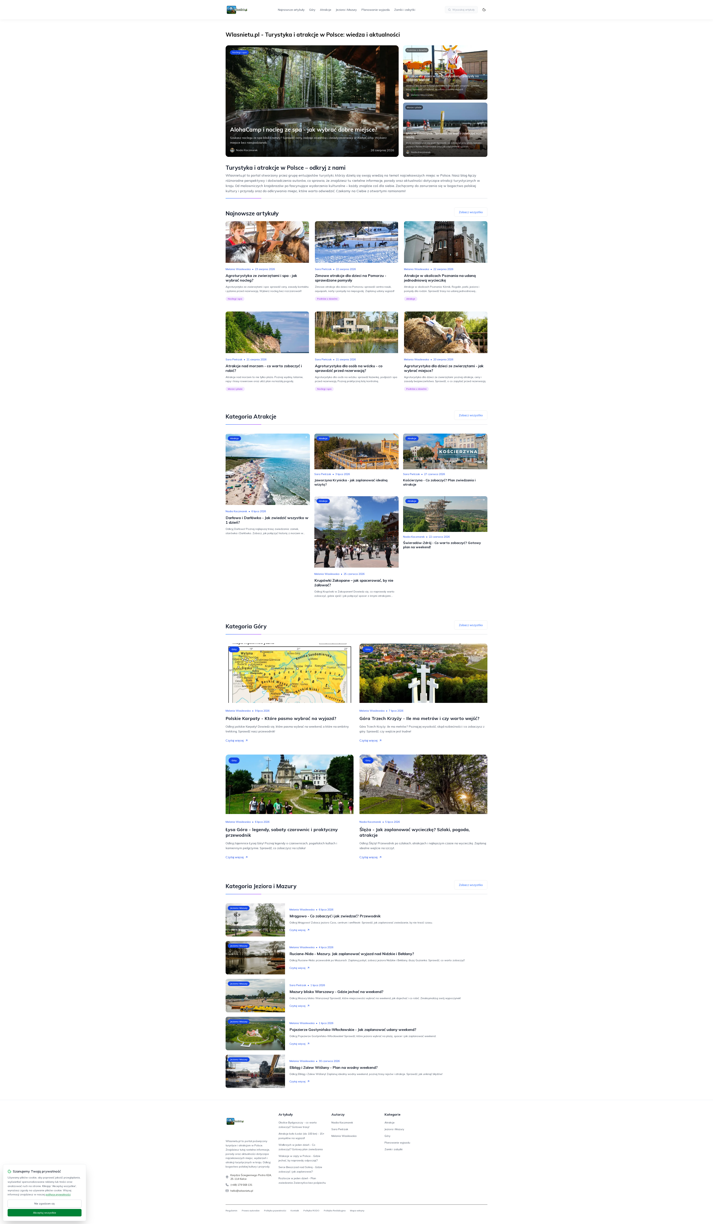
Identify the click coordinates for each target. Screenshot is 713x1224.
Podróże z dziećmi (417, 50)
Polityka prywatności (275, 1210)
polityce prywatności (58, 1194)
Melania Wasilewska (238, 269)
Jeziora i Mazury (346, 10)
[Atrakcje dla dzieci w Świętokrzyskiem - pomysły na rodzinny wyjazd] (445, 72)
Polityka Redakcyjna (335, 1210)
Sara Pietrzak (323, 269)
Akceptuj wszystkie (44, 1212)
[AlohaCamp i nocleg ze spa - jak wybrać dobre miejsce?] (312, 101)
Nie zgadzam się (44, 1203)
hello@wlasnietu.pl (241, 1190)
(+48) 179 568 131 (241, 1184)
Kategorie (393, 1114)
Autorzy (338, 1114)
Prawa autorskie (251, 1210)
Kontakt (295, 1210)
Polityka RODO (311, 1210)
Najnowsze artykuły (291, 10)
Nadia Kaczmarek (236, 511)
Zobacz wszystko (471, 212)
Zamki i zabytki (404, 10)
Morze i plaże (414, 107)
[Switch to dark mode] (484, 9)
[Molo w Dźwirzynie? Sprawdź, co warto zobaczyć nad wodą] (445, 130)
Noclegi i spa (239, 52)
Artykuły (286, 1114)
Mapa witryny (357, 1210)
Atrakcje (325, 10)
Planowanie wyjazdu (375, 10)
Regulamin (231, 1210)
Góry (312, 10)
